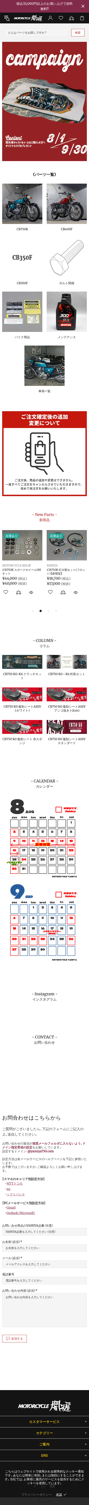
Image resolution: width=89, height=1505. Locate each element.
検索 (78, 32)
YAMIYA (52, 565)
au (8, 1189)
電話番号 (8, 1274)
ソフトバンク (16, 1194)
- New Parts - (44, 517)
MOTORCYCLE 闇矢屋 (28, 18)
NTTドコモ (15, 1183)
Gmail (11, 1208)
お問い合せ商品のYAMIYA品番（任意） (27, 1226)
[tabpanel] (44, 101)
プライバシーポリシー (36, 1495)
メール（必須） (11, 1258)
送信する (17, 1338)
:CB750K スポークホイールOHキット (21, 571)
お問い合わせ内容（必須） (18, 1291)
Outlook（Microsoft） (21, 1213)
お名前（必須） (11, 1242)
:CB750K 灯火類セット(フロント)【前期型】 (66, 571)
